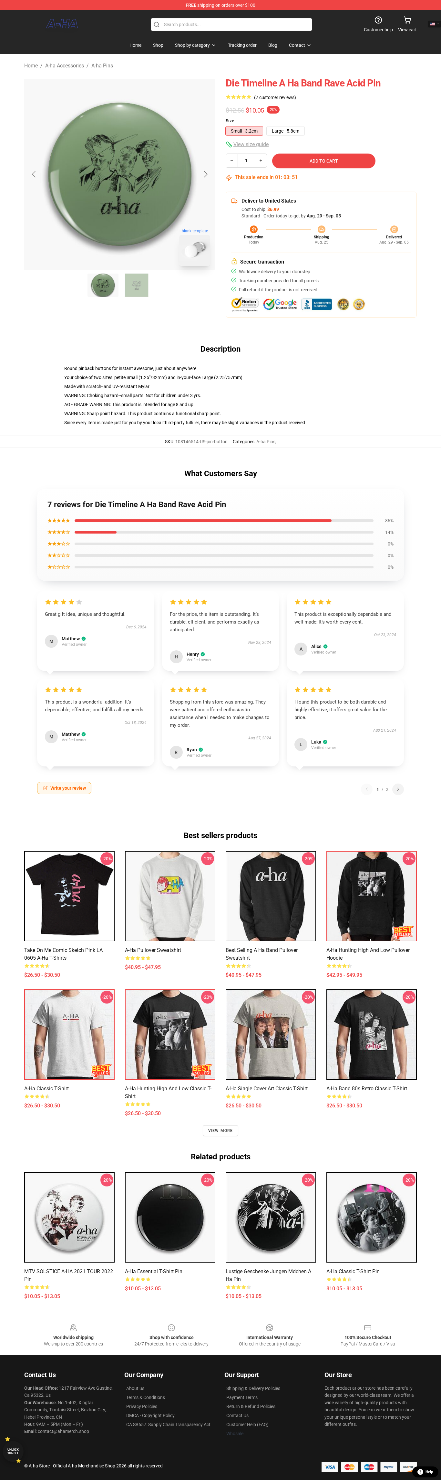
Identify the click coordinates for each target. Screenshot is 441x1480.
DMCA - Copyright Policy (150, 1415)
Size (230, 120)
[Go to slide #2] (136, 285)
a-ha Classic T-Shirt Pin (353, 1271)
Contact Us (237, 1415)
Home (31, 66)
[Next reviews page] (398, 789)
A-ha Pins (102, 66)
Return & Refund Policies (250, 1406)
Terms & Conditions (145, 1397)
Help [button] (429, 1472)
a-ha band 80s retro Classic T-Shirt (366, 1088)
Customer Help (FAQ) (247, 1424)
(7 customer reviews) (275, 97)
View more (220, 1130)
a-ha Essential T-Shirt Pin (153, 1271)
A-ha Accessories (64, 66)
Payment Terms (242, 1397)
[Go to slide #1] (102, 285)
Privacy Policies (141, 1406)
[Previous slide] (34, 174)
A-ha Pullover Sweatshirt (153, 950)
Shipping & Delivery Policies (253, 1388)
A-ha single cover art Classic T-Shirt (267, 1088)
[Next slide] (205, 174)
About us (135, 1388)
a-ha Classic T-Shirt (46, 1088)
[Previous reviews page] (367, 789)
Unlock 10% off (13, 1451)
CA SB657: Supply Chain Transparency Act (168, 1424)
